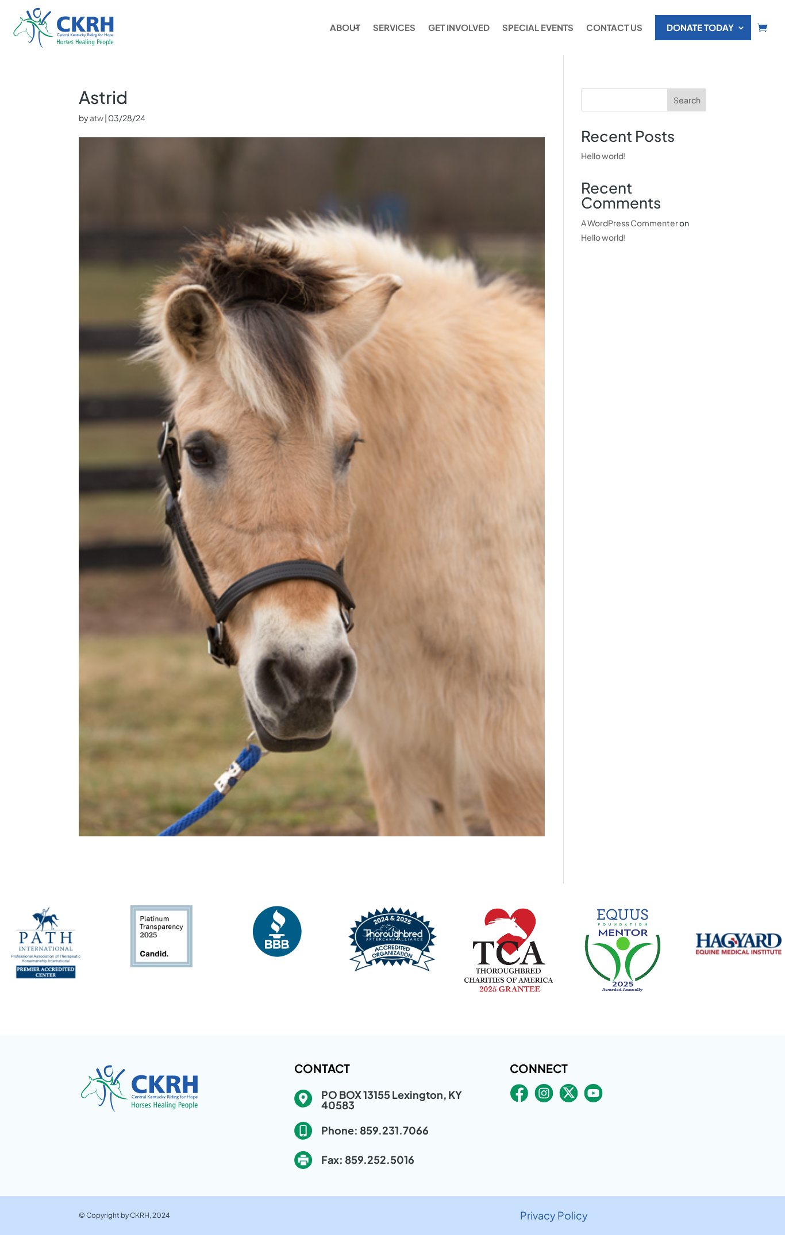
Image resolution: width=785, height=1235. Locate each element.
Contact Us (614, 27)
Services (394, 27)
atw (96, 118)
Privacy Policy (554, 1215)
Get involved (459, 27)
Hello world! (603, 155)
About (345, 27)
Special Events (538, 27)
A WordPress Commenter (629, 223)
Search (687, 100)
